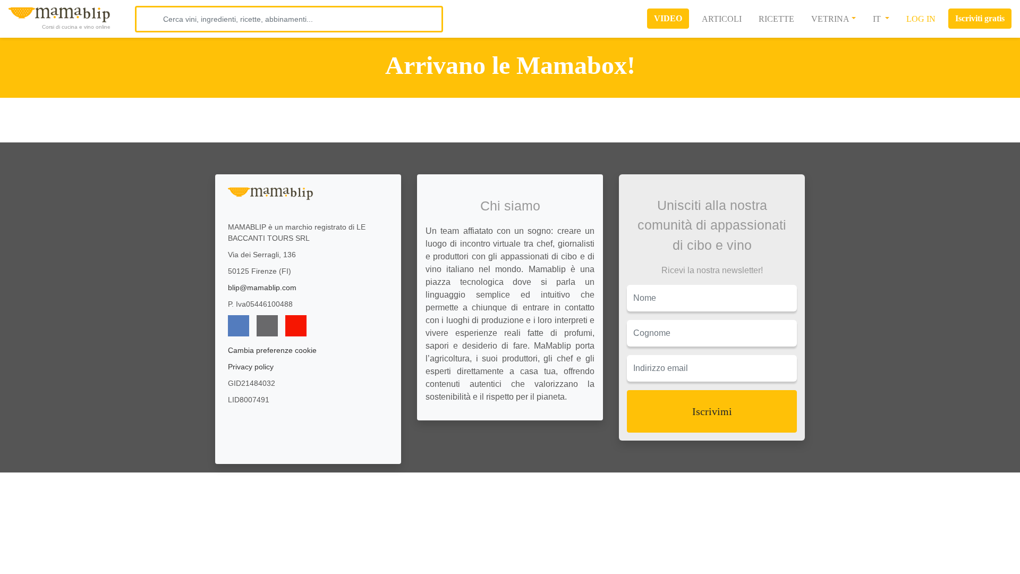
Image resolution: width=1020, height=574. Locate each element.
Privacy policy (251, 366)
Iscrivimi (712, 411)
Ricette (776, 18)
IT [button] (878, 18)
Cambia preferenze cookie (272, 350)
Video (668, 18)
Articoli (722, 18)
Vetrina (830, 18)
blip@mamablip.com (262, 287)
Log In (921, 18)
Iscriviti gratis (980, 18)
